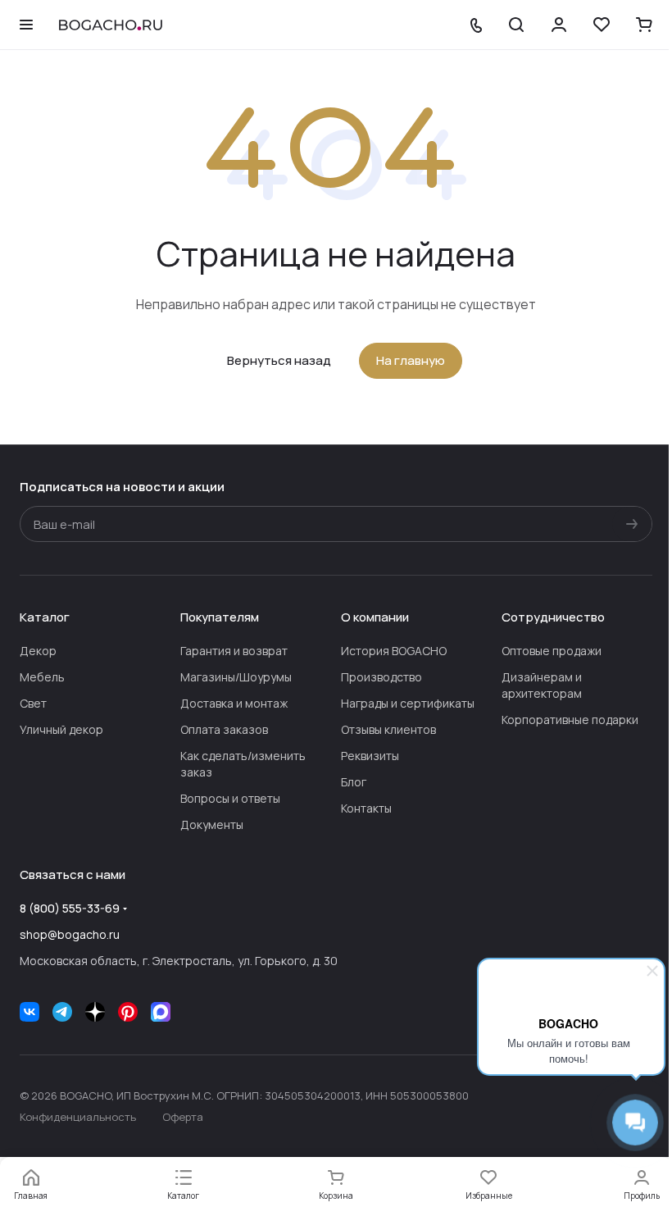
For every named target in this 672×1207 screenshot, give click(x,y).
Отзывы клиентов (388, 729)
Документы (211, 824)
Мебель (42, 677)
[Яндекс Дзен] (95, 1012)
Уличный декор (61, 729)
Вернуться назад (279, 360)
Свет (33, 703)
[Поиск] (516, 24)
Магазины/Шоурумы (236, 677)
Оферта (182, 1116)
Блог (353, 782)
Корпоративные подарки (570, 719)
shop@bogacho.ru (70, 934)
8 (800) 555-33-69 (70, 908)
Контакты (366, 808)
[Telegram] (62, 1012)
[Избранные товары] (601, 24)
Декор (38, 650)
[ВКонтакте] (29, 1012)
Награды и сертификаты (407, 703)
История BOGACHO (394, 650)
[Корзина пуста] (644, 24)
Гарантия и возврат (234, 650)
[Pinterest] (128, 1012)
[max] (160, 1012)
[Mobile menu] (26, 24)
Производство (381, 677)
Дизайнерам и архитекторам (542, 685)
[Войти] (559, 24)
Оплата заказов (224, 729)
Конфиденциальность (78, 1116)
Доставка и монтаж (234, 703)
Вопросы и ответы (230, 798)
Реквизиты (370, 755)
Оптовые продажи (552, 650)
